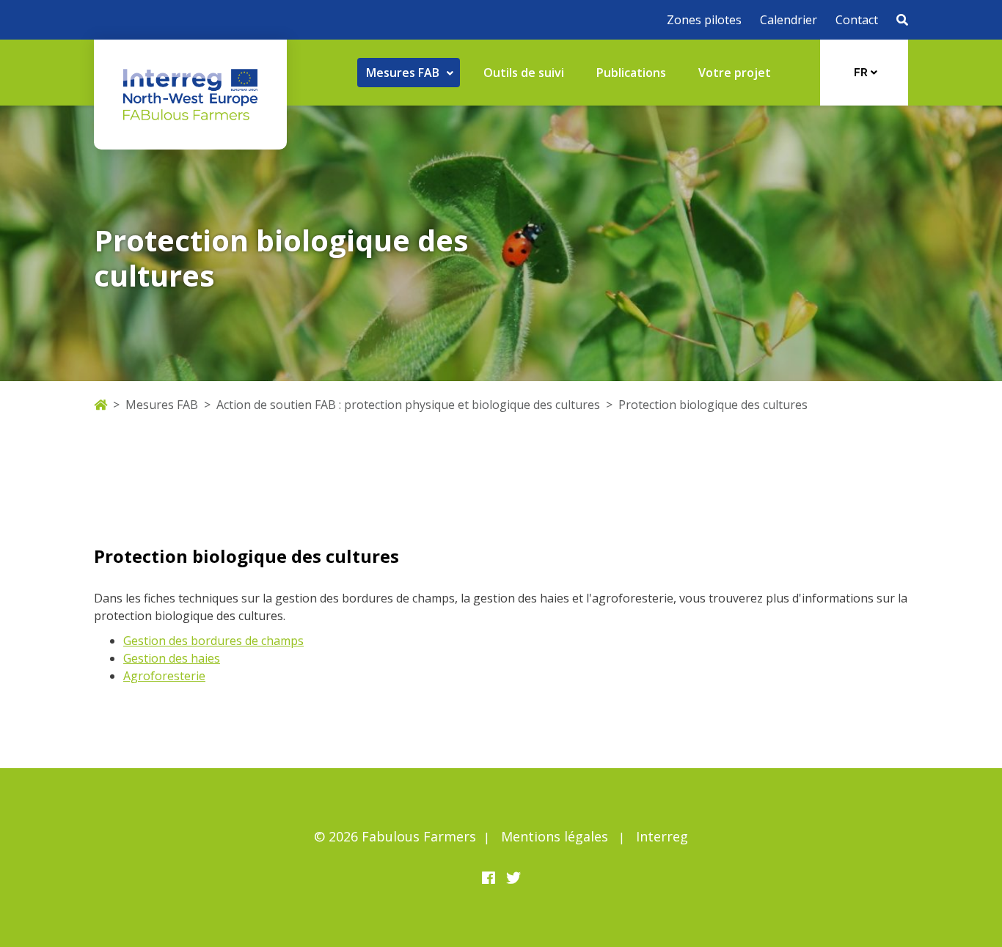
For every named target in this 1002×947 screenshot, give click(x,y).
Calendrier (788, 20)
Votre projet (734, 73)
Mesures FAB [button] (404, 73)
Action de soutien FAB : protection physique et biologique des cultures (408, 405)
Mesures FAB (161, 405)
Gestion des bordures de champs (213, 641)
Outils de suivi (523, 73)
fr (862, 72)
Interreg (662, 836)
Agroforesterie (164, 676)
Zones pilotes (704, 20)
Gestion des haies (171, 658)
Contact (856, 20)
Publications (631, 73)
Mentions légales (554, 836)
